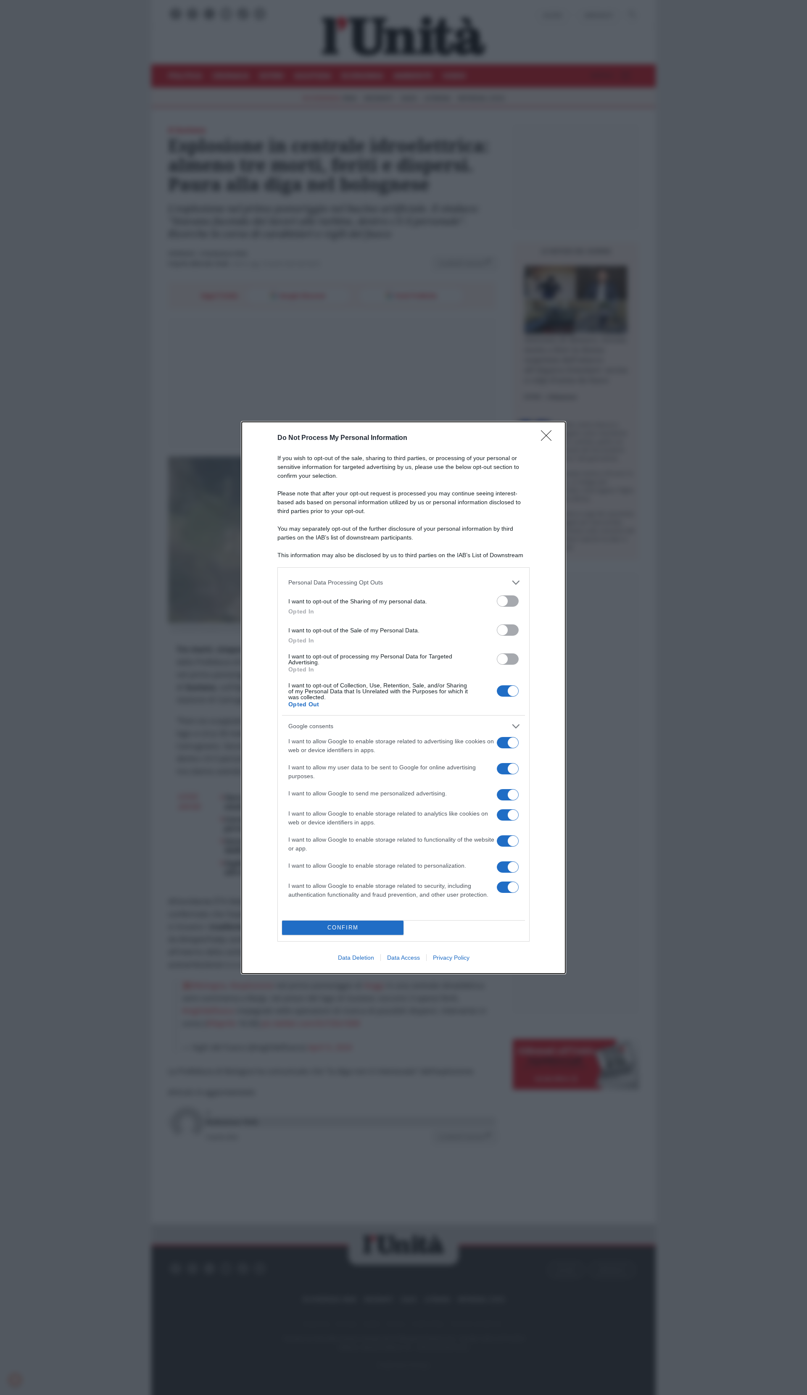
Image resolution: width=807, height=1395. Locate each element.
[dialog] (403, 698)
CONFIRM (343, 927)
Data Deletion (356, 957)
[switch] (508, 601)
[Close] (549, 438)
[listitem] (403, 582)
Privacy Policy (451, 957)
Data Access (403, 957)
